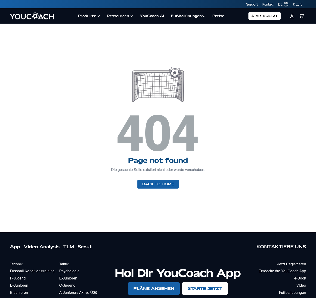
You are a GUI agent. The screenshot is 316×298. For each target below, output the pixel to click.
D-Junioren (19, 285)
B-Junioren (19, 292)
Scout (84, 247)
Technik (16, 264)
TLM (68, 247)
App (15, 247)
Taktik (64, 264)
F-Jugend (18, 278)
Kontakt (267, 4)
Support (252, 4)
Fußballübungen (186, 16)
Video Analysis (42, 247)
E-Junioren (68, 278)
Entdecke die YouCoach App (282, 270)
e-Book (300, 278)
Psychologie (69, 270)
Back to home (158, 184)
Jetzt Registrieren (291, 264)
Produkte (87, 16)
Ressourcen (118, 16)
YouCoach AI (152, 16)
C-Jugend (67, 285)
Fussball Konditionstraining (32, 270)
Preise (218, 16)
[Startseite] (42, 15)
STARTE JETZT (264, 16)
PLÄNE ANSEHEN (153, 288)
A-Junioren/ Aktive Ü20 (78, 292)
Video (301, 285)
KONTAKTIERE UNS (281, 247)
